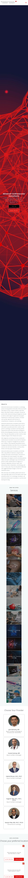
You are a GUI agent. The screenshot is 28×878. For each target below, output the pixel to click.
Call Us (14, 206)
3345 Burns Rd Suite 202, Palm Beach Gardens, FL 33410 (14, 871)
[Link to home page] (11, 2)
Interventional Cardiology (14, 824)
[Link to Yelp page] (23, 846)
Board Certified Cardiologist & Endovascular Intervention (14, 732)
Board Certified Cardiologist (14, 755)
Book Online (19, 859)
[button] (26, 2)
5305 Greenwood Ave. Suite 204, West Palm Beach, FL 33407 (14, 853)
